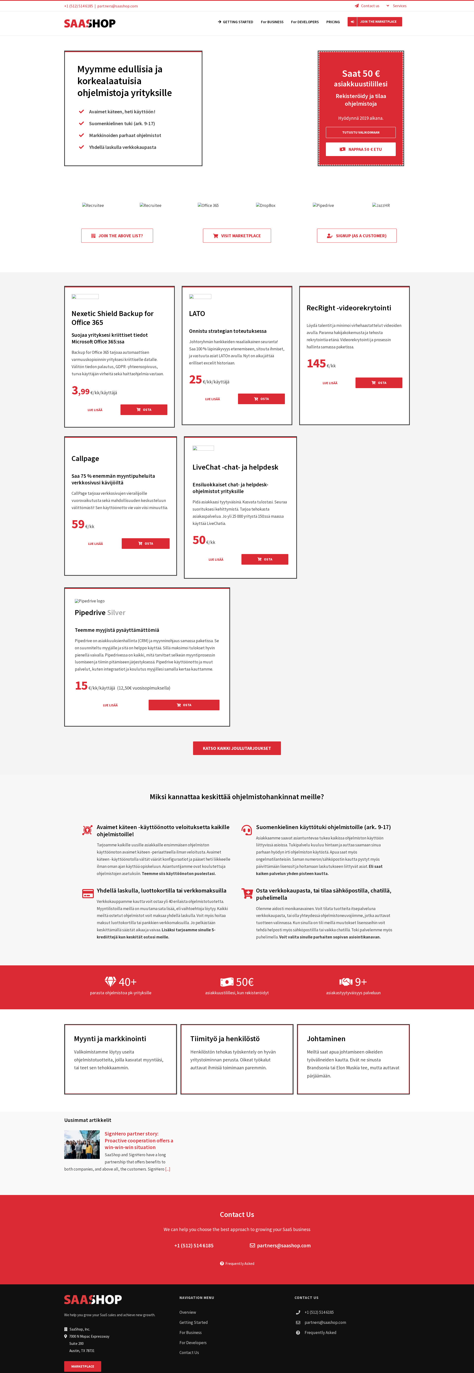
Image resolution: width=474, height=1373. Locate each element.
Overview (187, 1312)
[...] (167, 1169)
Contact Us (189, 1352)
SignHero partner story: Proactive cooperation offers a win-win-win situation (139, 1140)
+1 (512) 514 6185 (194, 1245)
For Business (190, 1332)
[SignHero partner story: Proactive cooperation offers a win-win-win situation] (82, 1144)
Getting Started (193, 1322)
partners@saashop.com (117, 5)
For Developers (193, 1342)
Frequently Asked (239, 1263)
